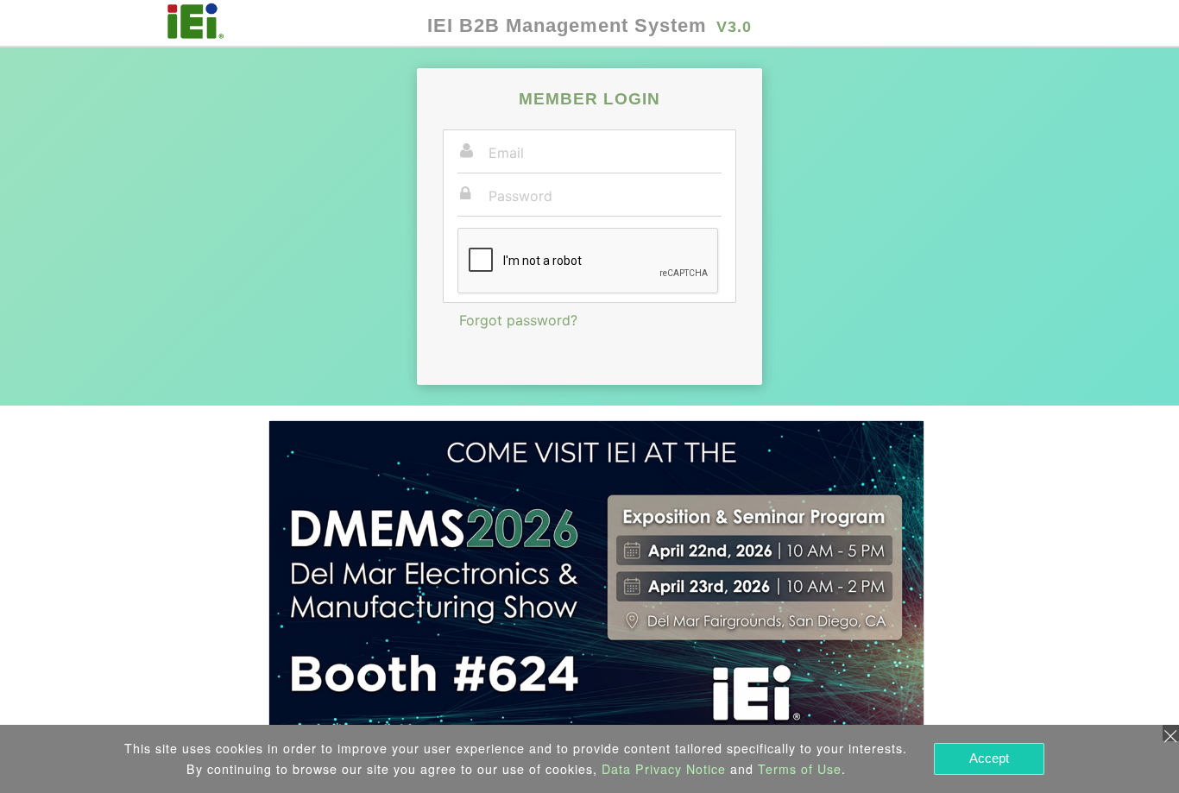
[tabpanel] (596, 581)
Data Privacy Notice (664, 768)
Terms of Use (800, 768)
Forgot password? (518, 320)
